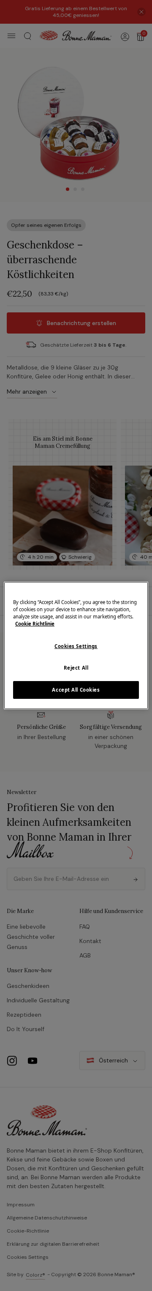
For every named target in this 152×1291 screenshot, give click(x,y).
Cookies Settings (76, 646)
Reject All (76, 668)
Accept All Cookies (76, 690)
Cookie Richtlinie (34, 624)
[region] (76, 645)
